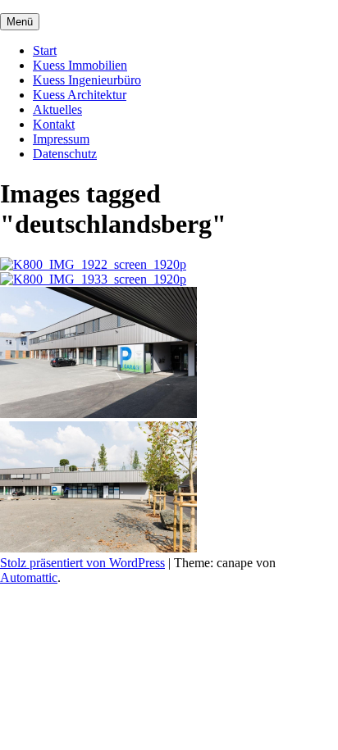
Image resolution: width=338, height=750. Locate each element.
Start (45, 50)
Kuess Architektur (79, 95)
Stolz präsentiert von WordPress (82, 563)
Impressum (61, 139)
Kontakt (54, 124)
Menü (20, 22)
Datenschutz (65, 154)
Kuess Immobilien (80, 65)
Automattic (28, 577)
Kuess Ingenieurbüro (87, 80)
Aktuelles (57, 109)
